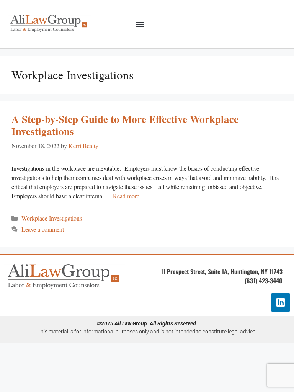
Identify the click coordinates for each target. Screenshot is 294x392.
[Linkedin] (280, 302)
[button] (140, 24)
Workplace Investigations (51, 218)
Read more (126, 196)
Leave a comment (42, 229)
